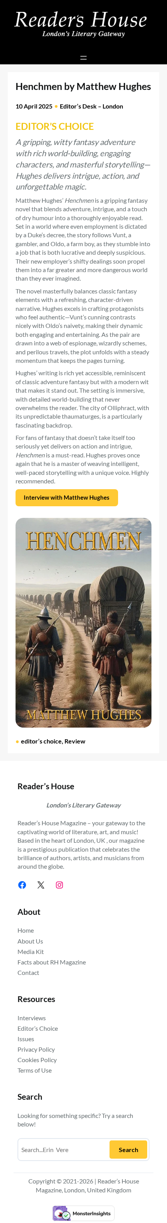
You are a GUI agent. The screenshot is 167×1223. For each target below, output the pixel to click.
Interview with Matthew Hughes (67, 497)
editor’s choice (41, 741)
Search (128, 1149)
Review (74, 741)
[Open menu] (83, 57)
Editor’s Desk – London (91, 106)
